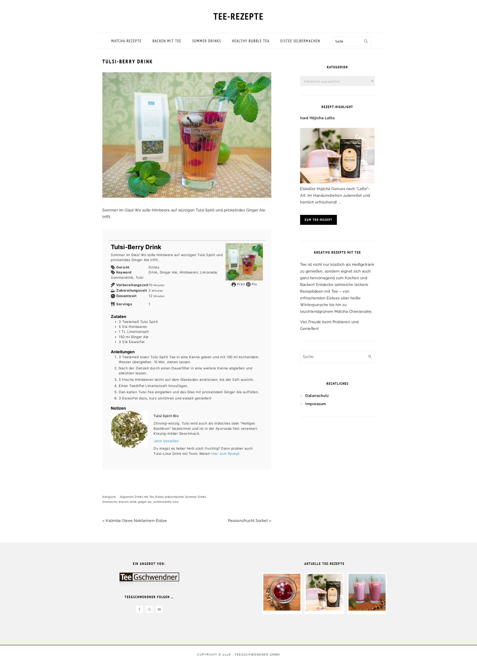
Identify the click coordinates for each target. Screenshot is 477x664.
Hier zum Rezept (225, 454)
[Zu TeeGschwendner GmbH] (149, 582)
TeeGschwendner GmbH (257, 654)
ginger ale (145, 502)
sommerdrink (162, 502)
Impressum (315, 404)
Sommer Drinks (195, 497)
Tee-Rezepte (238, 16)
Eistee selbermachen (170, 497)
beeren (123, 502)
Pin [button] (253, 284)
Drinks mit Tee (144, 497)
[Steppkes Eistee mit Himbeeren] (281, 609)
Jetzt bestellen (166, 441)
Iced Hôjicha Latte (317, 118)
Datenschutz (317, 395)
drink (133, 502)
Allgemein (126, 497)
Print (240, 284)
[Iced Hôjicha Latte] (337, 182)
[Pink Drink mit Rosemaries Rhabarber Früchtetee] (367, 609)
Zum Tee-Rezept (318, 220)
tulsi (176, 502)
